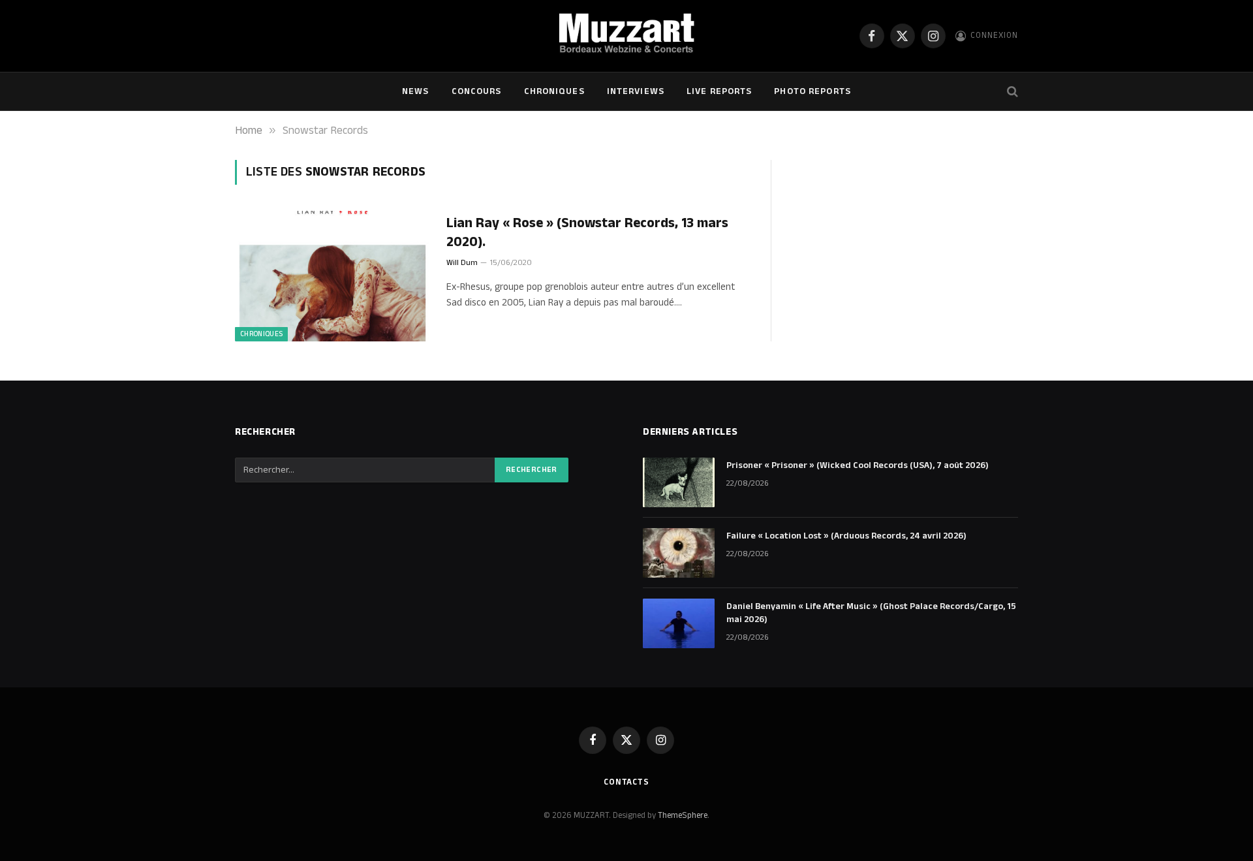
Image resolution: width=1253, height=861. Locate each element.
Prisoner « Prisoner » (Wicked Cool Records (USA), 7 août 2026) (857, 465)
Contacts (626, 782)
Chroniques (554, 91)
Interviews (635, 91)
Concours (477, 91)
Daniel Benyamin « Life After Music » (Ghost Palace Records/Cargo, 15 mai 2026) (871, 613)
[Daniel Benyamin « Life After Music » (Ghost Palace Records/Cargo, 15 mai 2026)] (679, 623)
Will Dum (462, 262)
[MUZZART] (626, 36)
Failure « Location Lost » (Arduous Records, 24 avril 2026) (846, 535)
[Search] (1011, 91)
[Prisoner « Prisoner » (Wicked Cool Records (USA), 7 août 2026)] (679, 482)
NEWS (415, 91)
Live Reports (719, 91)
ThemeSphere (682, 815)
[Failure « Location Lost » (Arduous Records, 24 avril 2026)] (679, 553)
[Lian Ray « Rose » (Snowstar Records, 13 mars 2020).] (332, 276)
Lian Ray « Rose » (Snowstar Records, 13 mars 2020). (587, 232)
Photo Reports (812, 91)
